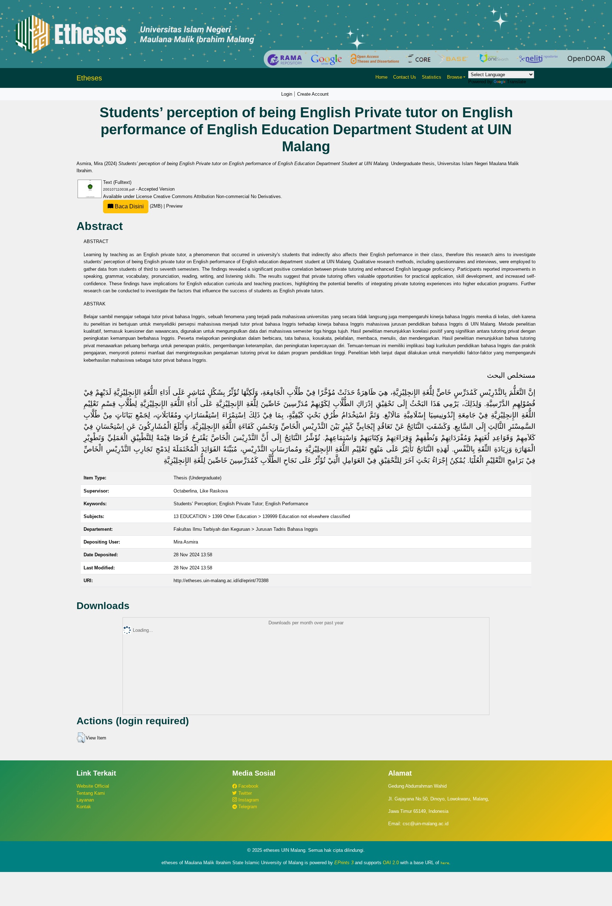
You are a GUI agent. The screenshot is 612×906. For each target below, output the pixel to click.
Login (286, 94)
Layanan (85, 800)
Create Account (313, 94)
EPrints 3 (343, 862)
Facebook (248, 786)
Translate (516, 81)
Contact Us (404, 77)
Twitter (244, 793)
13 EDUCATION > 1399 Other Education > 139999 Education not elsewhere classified (262, 516)
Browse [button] (454, 77)
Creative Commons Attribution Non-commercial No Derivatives (217, 196)
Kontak (83, 806)
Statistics (431, 77)
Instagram (248, 800)
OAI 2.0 (391, 862)
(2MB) (138, 206)
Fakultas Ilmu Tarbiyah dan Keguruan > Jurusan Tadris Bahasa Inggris (246, 529)
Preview (174, 206)
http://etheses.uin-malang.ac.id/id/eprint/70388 (221, 580)
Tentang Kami (90, 793)
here (445, 863)
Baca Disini (128, 206)
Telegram (247, 806)
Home (381, 77)
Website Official (92, 786)
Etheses (89, 78)
